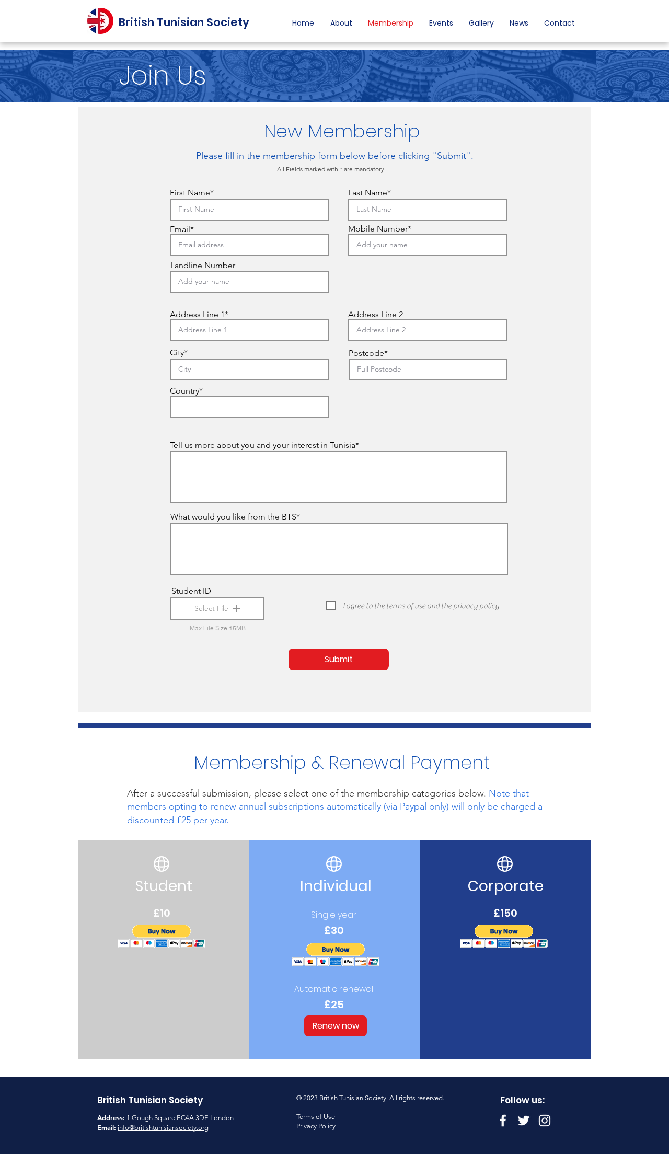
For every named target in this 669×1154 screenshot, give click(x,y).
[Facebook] (503, 1120)
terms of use (405, 606)
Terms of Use (315, 1117)
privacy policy (476, 606)
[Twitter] (524, 1120)
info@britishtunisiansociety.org (163, 1128)
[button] (441, 23)
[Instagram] (544, 1120)
